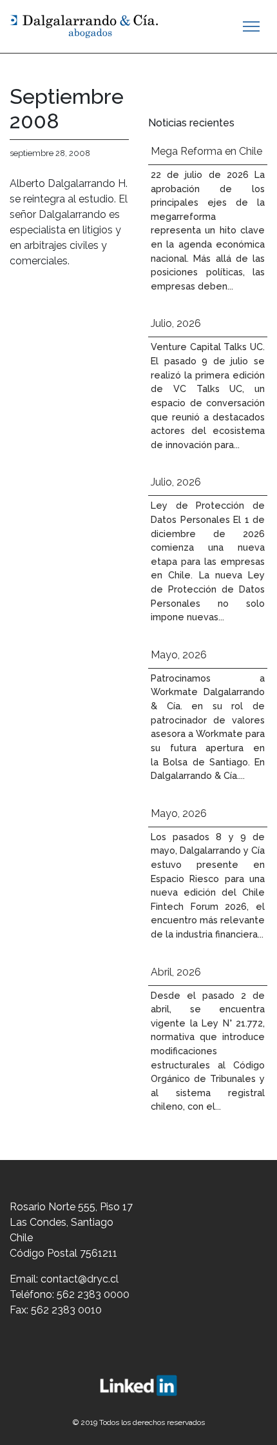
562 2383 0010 (66, 1310)
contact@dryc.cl (80, 1279)
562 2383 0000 (93, 1294)
